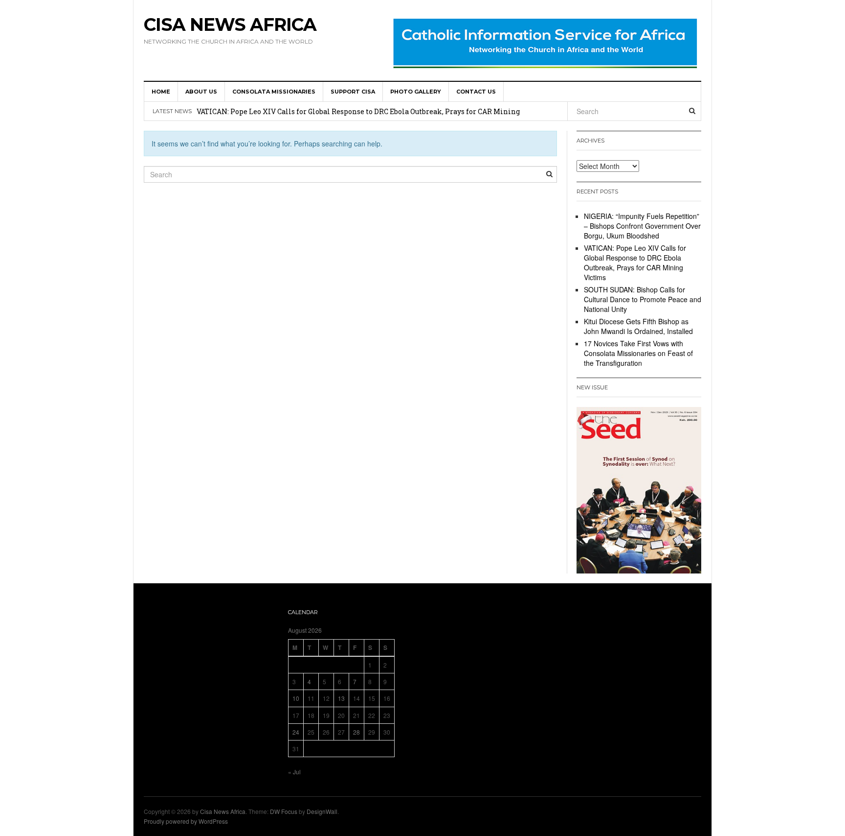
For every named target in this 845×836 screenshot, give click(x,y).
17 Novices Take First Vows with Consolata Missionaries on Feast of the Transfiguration (638, 353)
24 (295, 732)
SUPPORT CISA (353, 91)
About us (201, 91)
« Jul (294, 771)
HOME (161, 91)
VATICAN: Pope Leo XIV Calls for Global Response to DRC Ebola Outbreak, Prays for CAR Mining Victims (635, 262)
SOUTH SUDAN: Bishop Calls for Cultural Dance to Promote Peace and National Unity (642, 299)
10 (295, 698)
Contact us (476, 91)
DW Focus (283, 811)
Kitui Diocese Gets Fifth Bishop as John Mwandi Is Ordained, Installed (638, 326)
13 (341, 698)
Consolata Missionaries (273, 91)
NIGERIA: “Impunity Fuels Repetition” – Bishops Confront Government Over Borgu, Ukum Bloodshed (642, 225)
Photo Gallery (415, 91)
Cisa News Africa (230, 24)
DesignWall (322, 811)
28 (356, 732)
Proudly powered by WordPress (186, 821)
